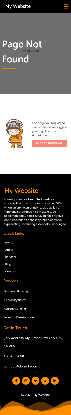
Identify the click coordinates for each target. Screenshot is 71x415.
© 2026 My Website (35, 395)
